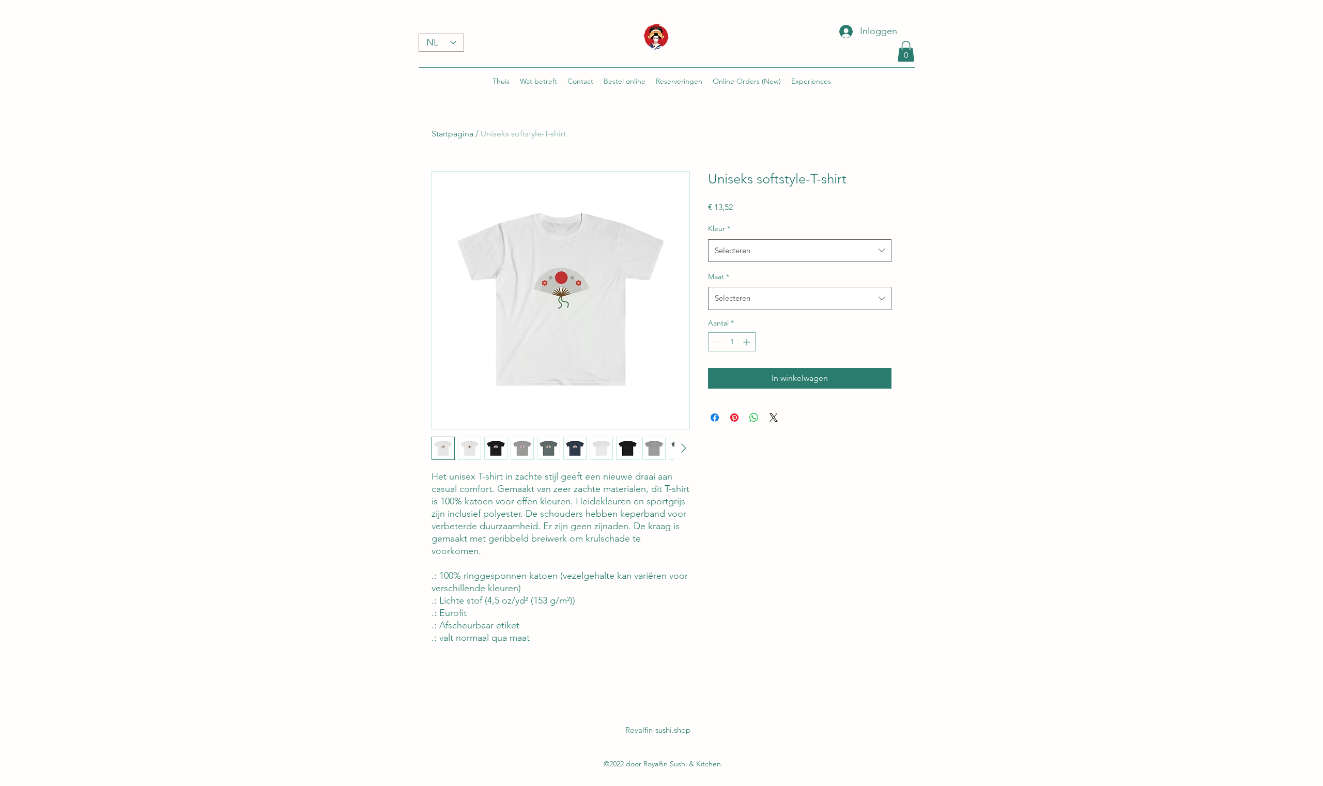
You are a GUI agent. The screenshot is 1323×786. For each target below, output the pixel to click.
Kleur (719, 228)
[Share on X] (773, 417)
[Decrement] (716, 342)
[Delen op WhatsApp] (754, 417)
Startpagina (452, 133)
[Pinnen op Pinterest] (734, 417)
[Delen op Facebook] (715, 417)
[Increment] (747, 342)
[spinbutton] (731, 342)
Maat (718, 276)
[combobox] (799, 250)
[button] (906, 51)
